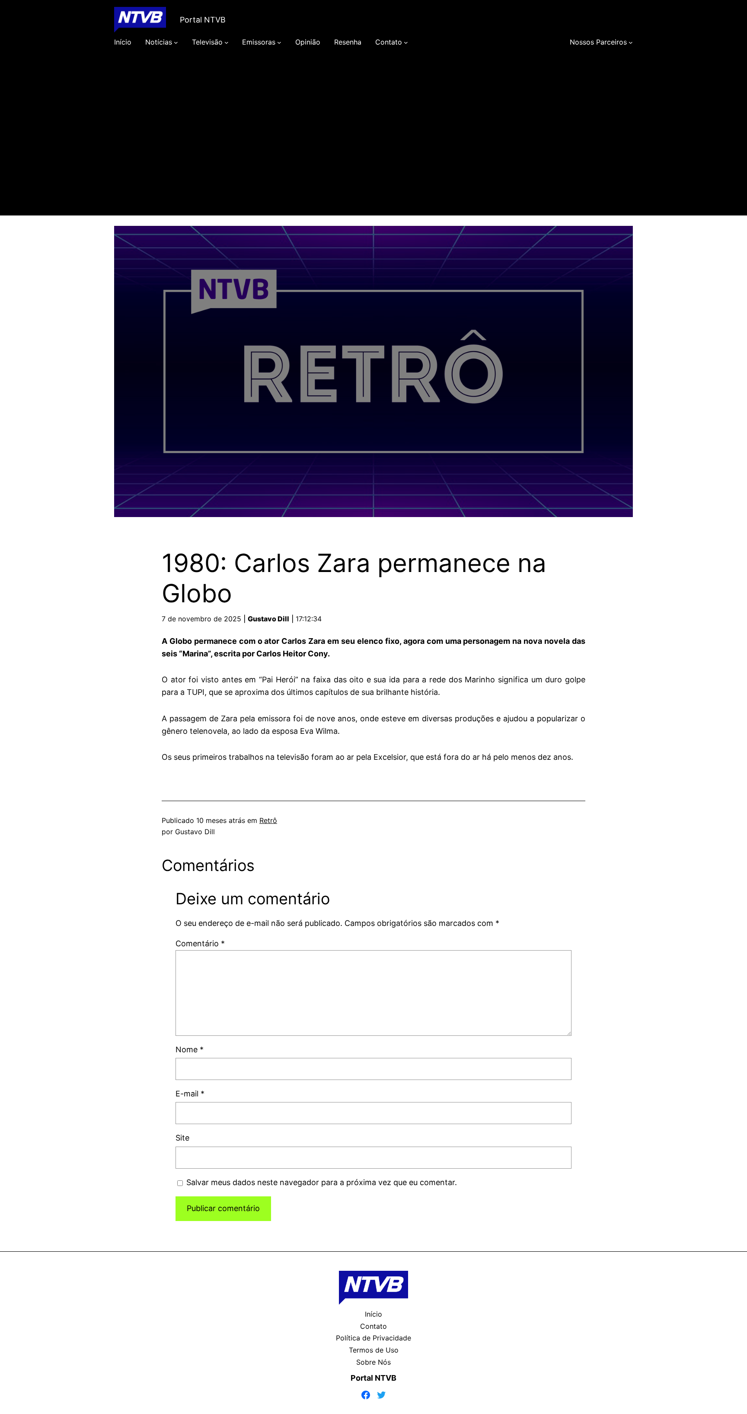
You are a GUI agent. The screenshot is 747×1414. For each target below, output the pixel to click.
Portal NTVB (203, 19)
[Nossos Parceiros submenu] (631, 42)
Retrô (268, 820)
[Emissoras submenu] (279, 42)
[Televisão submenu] (226, 42)
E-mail (190, 1093)
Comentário (200, 943)
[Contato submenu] (406, 42)
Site (182, 1137)
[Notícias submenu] (176, 42)
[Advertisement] (373, 143)
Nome (190, 1049)
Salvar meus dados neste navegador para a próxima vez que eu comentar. (321, 1182)
